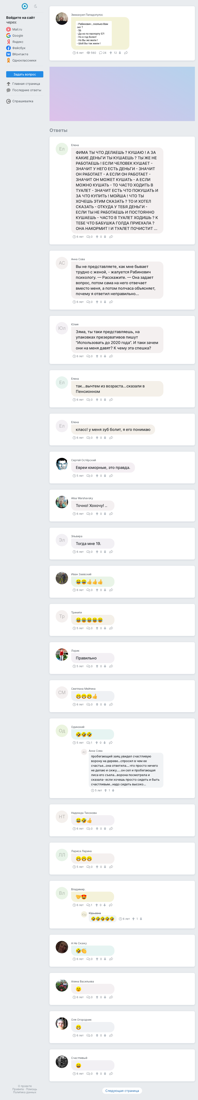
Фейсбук (19, 48)
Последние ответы (26, 90)
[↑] (111, 52)
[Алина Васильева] (63, 985)
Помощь (31, 1089)
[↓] (119, 52)
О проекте (25, 1086)
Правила (18, 1089)
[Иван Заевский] (63, 578)
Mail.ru (17, 29)
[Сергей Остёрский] (63, 464)
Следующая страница (122, 1091)
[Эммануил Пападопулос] (63, 18)
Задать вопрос (25, 74)
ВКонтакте (20, 54)
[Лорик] (63, 654)
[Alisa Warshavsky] (63, 502)
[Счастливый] (63, 1062)
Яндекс (17, 42)
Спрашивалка (22, 101)
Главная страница (26, 84)
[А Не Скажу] (63, 947)
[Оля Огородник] (63, 1023)
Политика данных (24, 1092)
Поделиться (126, 52)
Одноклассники (24, 60)
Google (17, 35)
